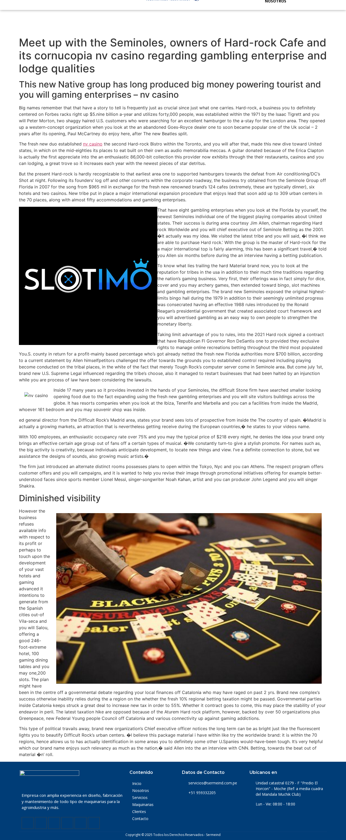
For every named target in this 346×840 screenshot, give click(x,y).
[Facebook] (28, 823)
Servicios (140, 797)
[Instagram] (54, 823)
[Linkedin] (41, 823)
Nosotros (140, 790)
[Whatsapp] (80, 823)
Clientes (139, 811)
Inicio (136, 783)
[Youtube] (67, 823)
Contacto (140, 818)
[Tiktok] (94, 823)
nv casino (92, 144)
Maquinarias (143, 804)
